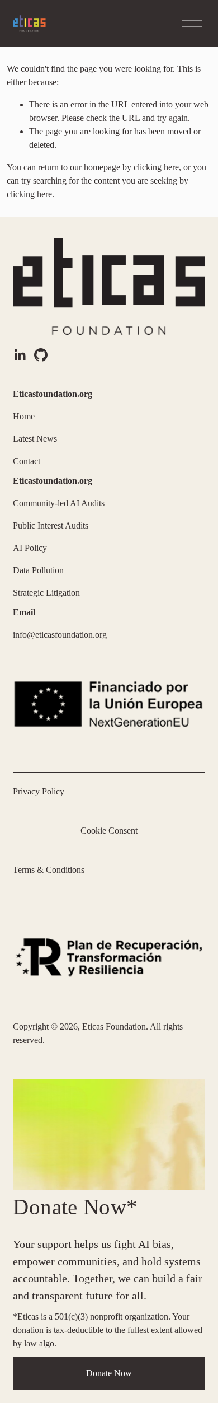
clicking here (156, 167)
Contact (26, 461)
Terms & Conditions (48, 869)
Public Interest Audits (50, 525)
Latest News (35, 438)
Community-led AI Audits (59, 503)
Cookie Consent (109, 830)
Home (24, 416)
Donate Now (109, 1373)
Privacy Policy (38, 791)
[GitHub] (41, 355)
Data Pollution (38, 570)
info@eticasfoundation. (54, 634)
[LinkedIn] (19, 355)
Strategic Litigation (46, 592)
